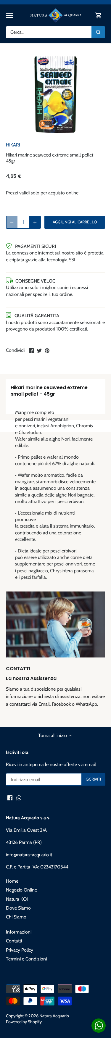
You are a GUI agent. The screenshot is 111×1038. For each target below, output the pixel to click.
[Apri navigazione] (9, 15)
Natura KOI (17, 899)
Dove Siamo (18, 908)
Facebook (61, 704)
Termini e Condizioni (26, 959)
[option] (55, 94)
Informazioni (18, 932)
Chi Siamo (16, 917)
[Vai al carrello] (98, 15)
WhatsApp (86, 704)
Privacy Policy (19, 950)
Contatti (14, 941)
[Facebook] (9, 797)
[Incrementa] (35, 222)
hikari (13, 145)
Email (44, 704)
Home (12, 881)
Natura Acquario (54, 1015)
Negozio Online (21, 890)
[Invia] (98, 32)
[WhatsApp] (18, 797)
